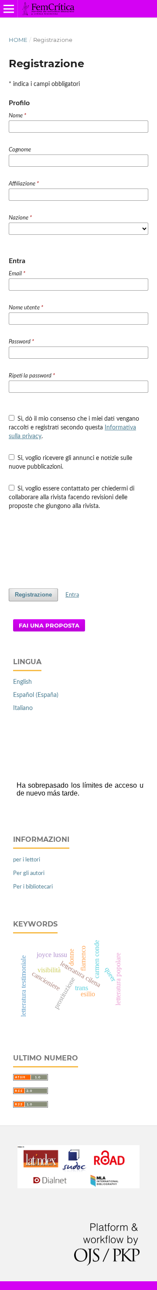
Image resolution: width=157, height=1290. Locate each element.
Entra (72, 595)
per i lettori (26, 860)
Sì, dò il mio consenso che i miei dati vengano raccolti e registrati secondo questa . (74, 427)
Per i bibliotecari (33, 887)
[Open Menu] (8, 8)
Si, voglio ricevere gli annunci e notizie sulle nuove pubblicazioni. (71, 462)
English (22, 682)
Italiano (23, 708)
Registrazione (33, 594)
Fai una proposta (49, 625)
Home (18, 39)
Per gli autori (28, 873)
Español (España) (35, 695)
